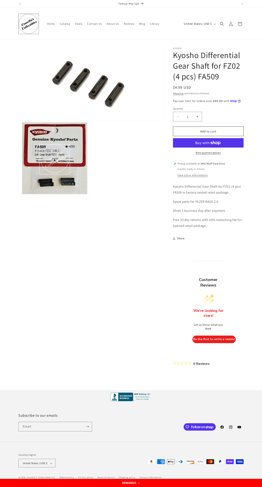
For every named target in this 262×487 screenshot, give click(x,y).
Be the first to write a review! (214, 339)
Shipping (178, 93)
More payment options (208, 152)
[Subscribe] (87, 426)
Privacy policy (85, 477)
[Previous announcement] (19, 4)
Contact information (151, 477)
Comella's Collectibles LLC (41, 477)
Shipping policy (127, 477)
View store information (192, 175)
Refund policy (67, 477)
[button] (131, 483)
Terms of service (106, 477)
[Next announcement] (242, 4)
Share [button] (181, 238)
